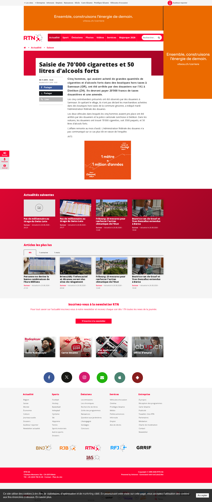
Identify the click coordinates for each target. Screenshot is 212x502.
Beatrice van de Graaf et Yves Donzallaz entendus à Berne (146, 221)
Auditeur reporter (30, 425)
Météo (112, 410)
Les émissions (86, 400)
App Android (137, 377)
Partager (47, 87)
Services (111, 37)
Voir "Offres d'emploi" (131, 347)
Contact (142, 428)
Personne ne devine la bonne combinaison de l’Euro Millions (36, 279)
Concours (85, 428)
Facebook (49, 377)
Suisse (50, 47)
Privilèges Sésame (101, 3)
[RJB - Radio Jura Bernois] (68, 447)
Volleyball (56, 410)
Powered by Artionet (129, 474)
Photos (90, 37)
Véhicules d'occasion (119, 3)
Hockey (55, 403)
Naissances (68, 3)
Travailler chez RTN (146, 414)
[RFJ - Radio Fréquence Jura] (118, 447)
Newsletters (102, 377)
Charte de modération (148, 425)
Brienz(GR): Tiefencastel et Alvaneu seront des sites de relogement (74, 279)
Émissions (77, 37)
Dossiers (26, 421)
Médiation (143, 421)
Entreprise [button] (40, 3)
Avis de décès (115, 425)
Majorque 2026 (127, 37)
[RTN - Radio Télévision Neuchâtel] (93, 447)
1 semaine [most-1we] (43, 252)
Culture (26, 414)
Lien (46, 99)
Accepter (202, 495)
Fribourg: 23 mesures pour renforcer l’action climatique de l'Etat (110, 221)
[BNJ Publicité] (42, 447)
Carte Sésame (86, 3)
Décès (77, 3)
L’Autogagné (86, 421)
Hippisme (56, 421)
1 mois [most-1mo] (57, 252)
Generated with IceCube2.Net (151, 474)
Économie (27, 410)
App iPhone (119, 377)
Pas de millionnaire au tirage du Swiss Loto (36, 220)
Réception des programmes (150, 403)
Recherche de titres (89, 407)
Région (26, 400)
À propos (142, 400)
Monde (26, 407)
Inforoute (50, 3)
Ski (53, 418)
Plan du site (57, 477)
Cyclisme (55, 414)
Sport (66, 37)
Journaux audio (29, 418)
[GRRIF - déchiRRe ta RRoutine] (144, 447)
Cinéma (113, 403)
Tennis (54, 425)
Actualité (54, 37)
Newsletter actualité (31, 428)
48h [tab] (30, 252)
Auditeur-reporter (180, 3)
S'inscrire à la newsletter (93, 321)
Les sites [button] (29, 3)
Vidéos (100, 37)
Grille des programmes (90, 410)
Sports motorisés (59, 428)
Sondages (85, 425)
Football (55, 400)
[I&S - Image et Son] (93, 457)
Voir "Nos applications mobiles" (95, 347)
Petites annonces (117, 414)
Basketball (56, 407)
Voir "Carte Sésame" (58, 347)
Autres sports (57, 432)
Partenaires (143, 418)
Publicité (142, 410)
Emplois (59, 3)
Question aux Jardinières (91, 418)
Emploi (113, 421)
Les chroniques (87, 403)
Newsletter (143, 432)
